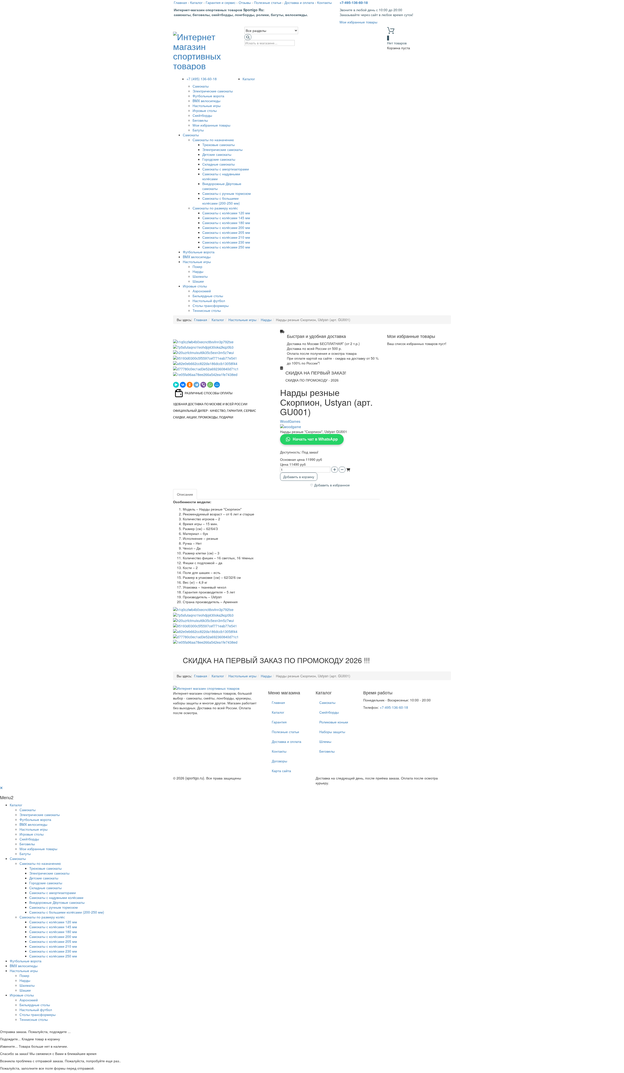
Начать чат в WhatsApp (315, 439)
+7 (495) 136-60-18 (201, 78)
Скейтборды (202, 115)
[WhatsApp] (210, 385)
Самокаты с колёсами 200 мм (226, 227)
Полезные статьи (267, 2)
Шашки (198, 281)
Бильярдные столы (208, 295)
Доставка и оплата (299, 2)
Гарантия (279, 721)
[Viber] (203, 385)
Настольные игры (207, 105)
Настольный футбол (209, 300)
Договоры (279, 760)
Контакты (324, 2)
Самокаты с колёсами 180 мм (226, 222)
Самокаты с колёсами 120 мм (226, 212)
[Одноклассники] (190, 385)
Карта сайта (281, 770)
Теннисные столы (207, 310)
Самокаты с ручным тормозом (226, 193)
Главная (180, 2)
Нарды (198, 271)
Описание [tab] (185, 494)
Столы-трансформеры (211, 305)
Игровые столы (205, 110)
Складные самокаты (218, 164)
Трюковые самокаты (218, 144)
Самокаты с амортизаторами (225, 169)
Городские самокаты (218, 159)
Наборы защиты (332, 731)
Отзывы (245, 2)
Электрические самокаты (213, 91)
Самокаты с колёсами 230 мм (226, 242)
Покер (197, 266)
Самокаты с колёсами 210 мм (226, 237)
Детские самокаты (216, 154)
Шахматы (200, 276)
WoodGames (290, 421)
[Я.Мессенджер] (176, 385)
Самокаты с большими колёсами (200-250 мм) (221, 201)
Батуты (198, 130)
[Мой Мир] (217, 385)
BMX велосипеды (206, 100)
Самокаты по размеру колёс (215, 208)
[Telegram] (196, 385)
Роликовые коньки (333, 721)
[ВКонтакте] (183, 385)
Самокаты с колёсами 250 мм (226, 247)
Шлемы (325, 741)
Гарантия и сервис (220, 2)
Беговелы (200, 120)
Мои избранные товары (358, 22)
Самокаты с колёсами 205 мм (226, 232)
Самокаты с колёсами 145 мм (226, 217)
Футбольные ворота (208, 95)
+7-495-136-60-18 (354, 2)
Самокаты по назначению (213, 139)
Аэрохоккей (202, 290)
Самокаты (201, 86)
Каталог (196, 2)
